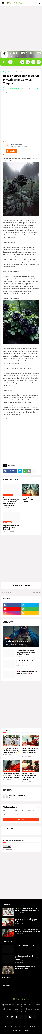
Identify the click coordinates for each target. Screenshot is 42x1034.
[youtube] (12, 609)
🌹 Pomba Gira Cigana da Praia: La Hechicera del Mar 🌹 (26, 672)
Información (19, 72)
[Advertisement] (21, 30)
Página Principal (8, 72)
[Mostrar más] (34, 471)
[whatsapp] (30, 609)
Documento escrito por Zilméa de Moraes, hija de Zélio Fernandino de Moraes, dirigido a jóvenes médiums (11, 501)
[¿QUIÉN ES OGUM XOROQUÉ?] (8, 949)
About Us (14, 1027)
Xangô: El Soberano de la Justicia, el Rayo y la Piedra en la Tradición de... (30, 751)
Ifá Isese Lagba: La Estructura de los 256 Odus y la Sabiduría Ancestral (29, 776)
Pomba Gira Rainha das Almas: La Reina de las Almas (27, 662)
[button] (3, 3)
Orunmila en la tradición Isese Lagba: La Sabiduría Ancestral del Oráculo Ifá (11, 775)
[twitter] (30, 605)
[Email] (29, 471)
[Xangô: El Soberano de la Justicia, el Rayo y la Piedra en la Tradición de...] (8, 922)
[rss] (30, 613)
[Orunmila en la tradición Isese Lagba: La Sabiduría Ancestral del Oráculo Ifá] (8, 933)
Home (7, 1027)
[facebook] (12, 605)
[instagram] (12, 613)
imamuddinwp (24, 1030)
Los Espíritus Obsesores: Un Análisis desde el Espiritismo (30, 500)
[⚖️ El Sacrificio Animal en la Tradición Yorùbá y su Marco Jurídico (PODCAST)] (9, 653)
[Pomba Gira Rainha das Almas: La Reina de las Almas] (9, 664)
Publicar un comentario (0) (21, 585)
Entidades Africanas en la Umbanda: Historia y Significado (11, 527)
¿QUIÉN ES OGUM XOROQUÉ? (24, 945)
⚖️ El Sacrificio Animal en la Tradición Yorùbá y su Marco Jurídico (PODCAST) (25, 652)
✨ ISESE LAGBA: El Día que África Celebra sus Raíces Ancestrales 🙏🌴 (11, 750)
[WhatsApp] (25, 471)
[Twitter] (20, 471)
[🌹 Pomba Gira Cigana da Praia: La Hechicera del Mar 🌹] (9, 674)
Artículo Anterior (7, 592)
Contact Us (33, 1027)
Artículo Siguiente (34, 592)
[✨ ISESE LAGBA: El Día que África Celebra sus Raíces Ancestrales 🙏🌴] (8, 912)
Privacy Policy (23, 1027)
